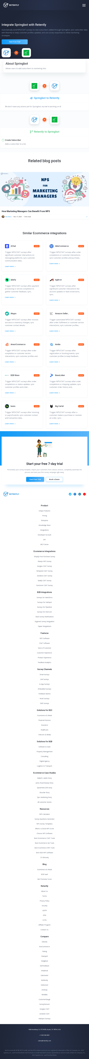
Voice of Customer (44, 648)
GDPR (44, 910)
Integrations (44, 530)
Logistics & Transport (44, 766)
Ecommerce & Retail (44, 715)
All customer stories (45, 802)
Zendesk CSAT (44, 1014)
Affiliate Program (44, 925)
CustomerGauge (44, 999)
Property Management (45, 751)
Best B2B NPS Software (44, 853)
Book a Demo (54, 479)
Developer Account (44, 535)
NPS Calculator (44, 814)
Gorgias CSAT (44, 1009)
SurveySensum (44, 1004)
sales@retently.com (44, 1041)
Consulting (44, 756)
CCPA (44, 920)
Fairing (44, 951)
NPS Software (44, 638)
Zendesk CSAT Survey (44, 576)
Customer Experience (44, 653)
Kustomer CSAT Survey (44, 585)
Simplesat (44, 971)
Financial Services (44, 720)
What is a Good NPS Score (44, 829)
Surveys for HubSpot (44, 602)
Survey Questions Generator (44, 819)
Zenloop (44, 990)
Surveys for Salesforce (44, 597)
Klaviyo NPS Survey (44, 561)
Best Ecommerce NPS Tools (45, 848)
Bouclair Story (44, 792)
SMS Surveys (44, 703)
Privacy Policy (44, 901)
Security (44, 906)
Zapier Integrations (44, 626)
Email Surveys (44, 674)
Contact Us (44, 930)
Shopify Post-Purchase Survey (44, 556)
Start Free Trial (14, 42)
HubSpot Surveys (44, 1019)
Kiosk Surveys (44, 698)
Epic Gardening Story (44, 797)
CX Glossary (44, 857)
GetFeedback (44, 966)
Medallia (44, 995)
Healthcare (44, 730)
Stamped (44, 956)
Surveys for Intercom (44, 612)
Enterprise (44, 520)
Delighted (44, 961)
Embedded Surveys (44, 689)
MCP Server (44, 544)
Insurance (44, 725)
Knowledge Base (44, 525)
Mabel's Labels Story (44, 778)
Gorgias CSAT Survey (44, 566)
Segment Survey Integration (44, 621)
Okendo (44, 942)
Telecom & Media (44, 735)
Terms (44, 896)
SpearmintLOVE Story (44, 788)
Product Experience (44, 658)
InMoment (44, 985)
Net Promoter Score (44, 879)
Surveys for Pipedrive (44, 607)
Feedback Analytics (44, 662)
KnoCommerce (44, 947)
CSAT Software (44, 643)
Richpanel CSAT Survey (44, 571)
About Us (44, 891)
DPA (44, 915)
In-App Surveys (44, 684)
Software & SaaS (44, 747)
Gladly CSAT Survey (44, 580)
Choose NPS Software (44, 833)
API (44, 540)
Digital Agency (44, 761)
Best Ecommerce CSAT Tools (44, 838)
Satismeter (44, 975)
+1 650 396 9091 (45, 1035)
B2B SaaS (44, 874)
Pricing (44, 516)
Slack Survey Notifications (44, 617)
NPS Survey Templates (44, 824)
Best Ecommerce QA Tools (44, 843)
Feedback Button (45, 694)
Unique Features (44, 511)
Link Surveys (44, 679)
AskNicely (44, 980)
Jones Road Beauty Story (44, 783)
